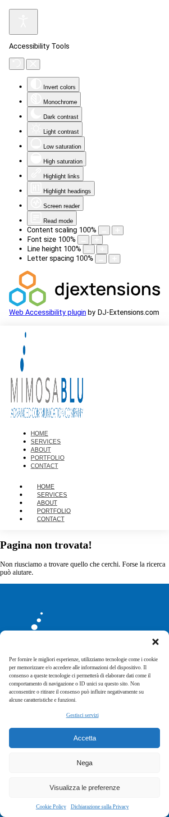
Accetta (84, 738)
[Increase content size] (117, 230)
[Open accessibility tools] (23, 22)
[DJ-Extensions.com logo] (84, 304)
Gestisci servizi (82, 715)
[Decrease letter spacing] (101, 258)
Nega (84, 763)
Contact (50, 519)
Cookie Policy (51, 806)
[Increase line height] (102, 249)
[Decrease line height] (89, 249)
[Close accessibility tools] (33, 64)
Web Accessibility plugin (47, 312)
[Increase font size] (97, 240)
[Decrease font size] (83, 240)
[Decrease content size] (104, 230)
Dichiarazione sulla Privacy (100, 806)
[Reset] (16, 64)
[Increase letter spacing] (114, 258)
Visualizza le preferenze (85, 787)
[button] (155, 641)
